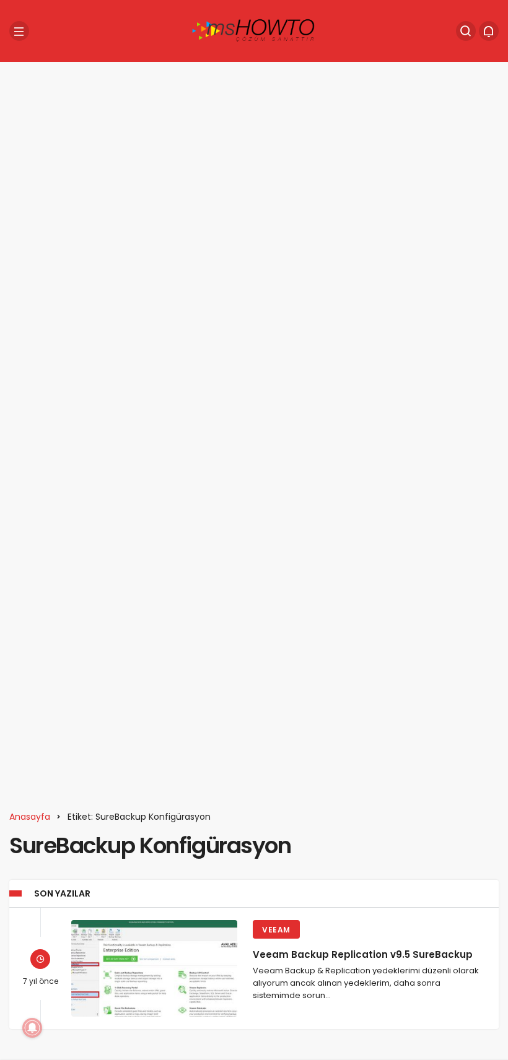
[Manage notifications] (32, 1028)
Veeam (276, 929)
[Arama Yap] (466, 31)
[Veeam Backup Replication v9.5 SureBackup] (154, 968)
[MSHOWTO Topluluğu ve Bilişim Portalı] (254, 30)
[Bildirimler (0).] (489, 31)
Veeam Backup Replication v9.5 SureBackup (363, 954)
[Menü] (19, 31)
